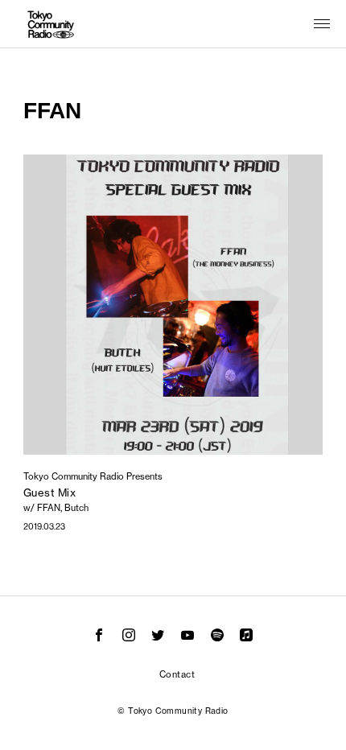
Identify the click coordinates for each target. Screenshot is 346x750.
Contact (177, 674)
